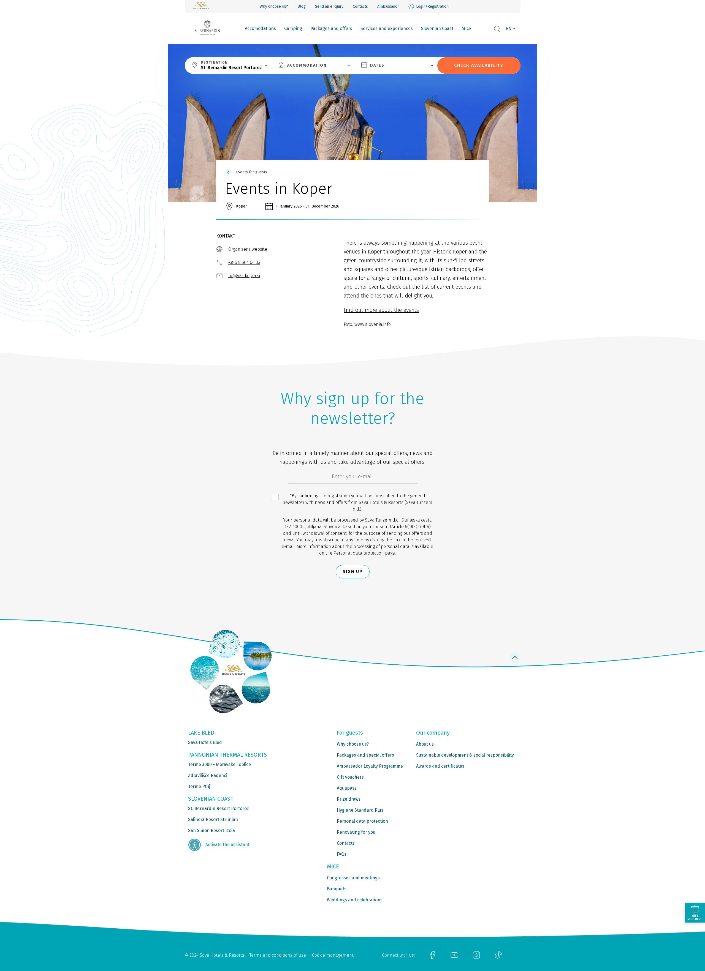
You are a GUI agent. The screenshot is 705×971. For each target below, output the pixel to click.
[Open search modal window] (497, 29)
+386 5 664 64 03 (244, 262)
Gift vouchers (350, 777)
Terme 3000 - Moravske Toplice (219, 764)
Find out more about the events (381, 310)
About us (425, 744)
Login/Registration (432, 6)
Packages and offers (331, 28)
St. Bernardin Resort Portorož (218, 808)
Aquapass (347, 788)
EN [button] (509, 28)
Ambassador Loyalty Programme (370, 766)
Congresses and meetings (353, 877)
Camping (293, 28)
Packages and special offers (365, 755)
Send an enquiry (329, 6)
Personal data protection (358, 553)
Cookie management (333, 955)
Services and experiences (386, 28)
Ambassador (388, 6)
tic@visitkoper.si (244, 275)
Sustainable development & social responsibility (465, 755)
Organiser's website (247, 249)
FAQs (341, 854)
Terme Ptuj (199, 786)
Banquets (336, 888)
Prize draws (348, 799)
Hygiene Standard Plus (360, 810)
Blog (301, 6)
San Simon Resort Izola (211, 830)
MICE (466, 28)
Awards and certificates (440, 766)
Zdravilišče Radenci (207, 775)
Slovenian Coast (437, 28)
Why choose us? (274, 6)
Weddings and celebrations (355, 899)
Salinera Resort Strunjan (213, 819)
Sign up (353, 571)
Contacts (360, 6)
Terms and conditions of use (278, 955)
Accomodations (260, 28)
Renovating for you (356, 832)
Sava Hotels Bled (205, 742)
